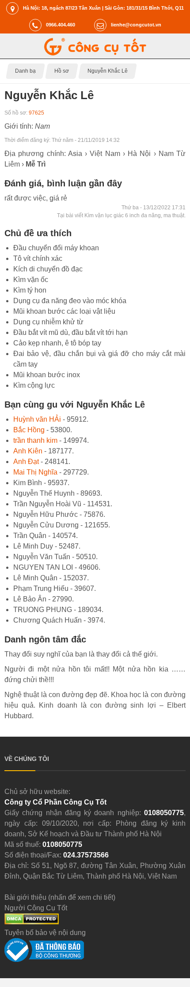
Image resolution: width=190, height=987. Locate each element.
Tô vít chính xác (37, 258)
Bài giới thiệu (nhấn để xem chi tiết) (59, 897)
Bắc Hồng (29, 430)
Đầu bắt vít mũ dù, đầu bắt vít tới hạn (70, 332)
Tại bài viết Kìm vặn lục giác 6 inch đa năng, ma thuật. (121, 215)
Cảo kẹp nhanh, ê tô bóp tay (57, 343)
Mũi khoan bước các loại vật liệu (64, 311)
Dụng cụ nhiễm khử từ (48, 322)
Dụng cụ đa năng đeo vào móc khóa (69, 300)
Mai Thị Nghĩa (35, 472)
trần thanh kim (35, 440)
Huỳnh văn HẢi (37, 419)
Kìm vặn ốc (30, 279)
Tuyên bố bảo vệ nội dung (45, 932)
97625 (36, 113)
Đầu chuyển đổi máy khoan (56, 248)
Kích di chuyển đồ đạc (48, 269)
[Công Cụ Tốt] (95, 53)
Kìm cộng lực (34, 385)
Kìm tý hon (29, 290)
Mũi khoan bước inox (46, 374)
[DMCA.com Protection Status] (31, 922)
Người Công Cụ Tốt (35, 908)
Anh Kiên (27, 451)
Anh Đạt (26, 461)
